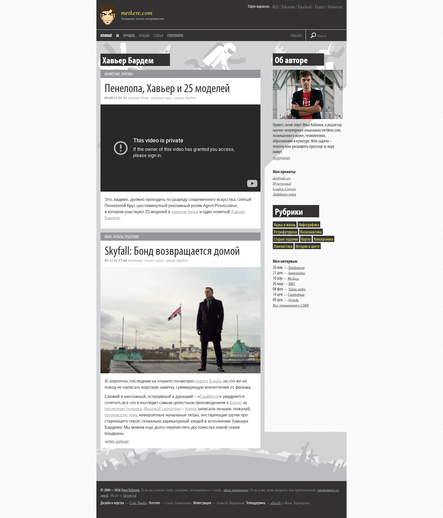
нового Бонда (208, 381)
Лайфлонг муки (284, 194)
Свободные (296, 294)
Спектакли (175, 35)
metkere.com (136, 12)
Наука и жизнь (285, 225)
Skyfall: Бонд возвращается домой (172, 250)
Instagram (335, 6)
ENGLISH (296, 35)
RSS (275, 6)
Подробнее (281, 158)
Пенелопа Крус (161, 97)
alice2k (275, 502)
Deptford (129, 495)
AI (117, 35)
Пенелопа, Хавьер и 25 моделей (167, 87)
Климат (106, 35)
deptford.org (282, 177)
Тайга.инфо (297, 289)
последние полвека (123, 409)
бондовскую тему (121, 415)
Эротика (127, 73)
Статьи (158, 35)
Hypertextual (282, 183)
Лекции (144, 35)
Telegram (288, 6)
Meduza (293, 278)
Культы (118, 236)
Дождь (293, 299)
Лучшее (129, 35)
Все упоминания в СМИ (291, 305)
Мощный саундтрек (162, 409)
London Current (284, 188)
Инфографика (309, 225)
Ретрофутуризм (285, 232)
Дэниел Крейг (154, 260)
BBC (291, 283)
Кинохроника (323, 239)
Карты (306, 239)
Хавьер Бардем (185, 97)
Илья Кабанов (130, 489)
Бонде (236, 402)
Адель (191, 409)
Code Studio (138, 502)
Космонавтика (311, 232)
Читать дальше (117, 441)
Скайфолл (209, 396)
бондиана (135, 260)
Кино (108, 236)
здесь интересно (235, 489)
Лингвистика (283, 246)
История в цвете (308, 246)
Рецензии (131, 236)
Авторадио (296, 272)
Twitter (320, 6)
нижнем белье (185, 212)
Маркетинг (112, 73)
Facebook (305, 6)
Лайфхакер (296, 267)
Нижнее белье (138, 97)
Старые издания (286, 239)
